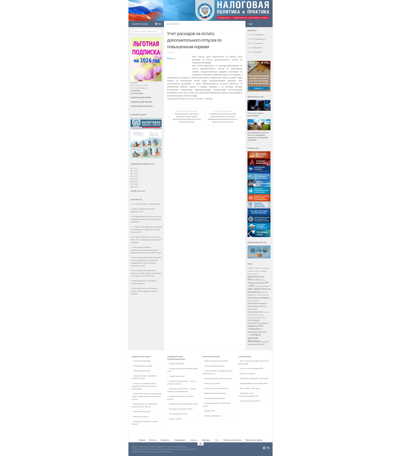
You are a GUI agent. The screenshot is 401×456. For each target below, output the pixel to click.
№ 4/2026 (134, 176)
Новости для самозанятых (250, 401)
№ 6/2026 (134, 181)
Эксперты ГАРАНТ (256, 344)
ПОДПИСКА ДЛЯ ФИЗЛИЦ (141, 102)
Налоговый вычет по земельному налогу (216, 404)
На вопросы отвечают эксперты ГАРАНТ (145, 422)
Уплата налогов (254, 336)
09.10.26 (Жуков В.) (254, 52)
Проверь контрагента (141, 371)
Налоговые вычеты (257, 303)
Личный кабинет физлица (214, 366)
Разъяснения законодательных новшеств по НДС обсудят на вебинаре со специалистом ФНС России (146, 273)
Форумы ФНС (210, 411)
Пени (263, 317)
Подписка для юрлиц (253, 440)
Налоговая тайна (253, 300)
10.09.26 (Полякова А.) (256, 34)
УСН (249, 335)
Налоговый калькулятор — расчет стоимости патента (181, 382)
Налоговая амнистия (261, 295)
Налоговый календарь (142, 361)
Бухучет (258, 271)
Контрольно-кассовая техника (180, 409)
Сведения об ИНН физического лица (183, 404)
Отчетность (251, 317)
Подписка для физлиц (232, 440)
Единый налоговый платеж (215, 393)
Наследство (266, 312)
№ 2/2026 (134, 171)
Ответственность (253, 315)
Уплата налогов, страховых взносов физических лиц (217, 372)
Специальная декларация (215, 398)
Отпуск (261, 315)
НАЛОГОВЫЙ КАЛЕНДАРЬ (142, 106)
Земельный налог (255, 282)
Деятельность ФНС (255, 278)
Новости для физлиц (213, 416)
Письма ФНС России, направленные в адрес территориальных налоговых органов (147, 396)
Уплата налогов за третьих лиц (216, 388)
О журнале (164, 440)
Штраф (262, 341)
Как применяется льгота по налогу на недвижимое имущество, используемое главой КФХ (146, 219)
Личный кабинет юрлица (142, 366)
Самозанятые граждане (257, 323)
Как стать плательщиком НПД (251, 368)
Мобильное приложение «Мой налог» (254, 378)
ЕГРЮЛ (257, 279)
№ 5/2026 (134, 179)
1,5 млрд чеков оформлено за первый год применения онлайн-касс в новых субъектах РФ (146, 229)
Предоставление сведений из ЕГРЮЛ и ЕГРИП (144, 377)
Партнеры (206, 440)
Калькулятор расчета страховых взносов (180, 397)
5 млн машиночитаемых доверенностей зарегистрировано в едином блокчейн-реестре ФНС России (146, 250)
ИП (266, 283)
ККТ (252, 286)
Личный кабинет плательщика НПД (253, 383)
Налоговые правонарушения (254, 310)
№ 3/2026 (134, 173)
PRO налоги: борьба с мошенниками (146, 204)
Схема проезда (137, 93)
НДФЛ (256, 289)
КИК (248, 286)
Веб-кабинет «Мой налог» (250, 388)
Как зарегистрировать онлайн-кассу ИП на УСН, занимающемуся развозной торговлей (146, 240)
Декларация (255, 274)
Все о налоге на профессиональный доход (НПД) (253, 362)
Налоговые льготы (256, 306)
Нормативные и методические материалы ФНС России (144, 405)
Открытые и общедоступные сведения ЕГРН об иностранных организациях (144, 386)
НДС (250, 289)
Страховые (253, 329)
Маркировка (265, 286)
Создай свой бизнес (177, 376)
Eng (216, 440)
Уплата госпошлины (212, 383)
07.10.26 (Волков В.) (255, 47)
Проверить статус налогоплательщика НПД (248, 394)
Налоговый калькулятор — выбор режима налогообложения (181, 390)
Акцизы (266, 268)
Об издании (135, 90)
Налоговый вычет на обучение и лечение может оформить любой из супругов (144, 291)
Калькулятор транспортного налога (218, 378)
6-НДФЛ (261, 268)
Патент (258, 317)
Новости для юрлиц (141, 416)
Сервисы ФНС (255, 326)
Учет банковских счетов (178, 414)
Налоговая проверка (258, 297)
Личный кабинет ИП (177, 363)
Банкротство (251, 271)
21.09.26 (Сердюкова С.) (256, 39)
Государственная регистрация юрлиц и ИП (182, 369)
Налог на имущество (258, 290)
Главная (142, 440)
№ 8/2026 (134, 187)
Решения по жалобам (141, 411)
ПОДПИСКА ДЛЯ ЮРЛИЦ (141, 97)
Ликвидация (258, 286)
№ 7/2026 (134, 184)
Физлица (253, 341)
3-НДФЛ (256, 268)
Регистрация (253, 320)
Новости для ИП (175, 419)
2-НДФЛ (250, 268)
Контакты (153, 440)
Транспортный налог (257, 332)
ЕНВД (263, 280)
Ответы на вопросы (247, 373)
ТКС (262, 329)
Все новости (173, 24)
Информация (179, 440)
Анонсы (193, 440)
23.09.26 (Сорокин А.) (255, 43)
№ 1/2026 (134, 168)
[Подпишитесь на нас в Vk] (159, 24)
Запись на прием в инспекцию (216, 361)
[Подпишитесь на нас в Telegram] (156, 24)
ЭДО (267, 341)
